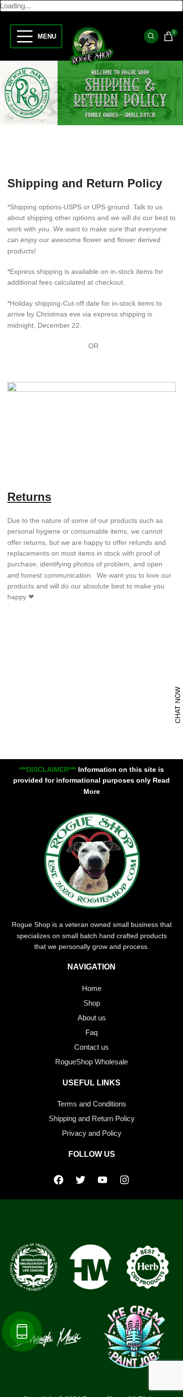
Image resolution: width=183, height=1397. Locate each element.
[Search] (151, 36)
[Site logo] (91, 46)
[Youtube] (102, 1180)
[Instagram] (124, 1180)
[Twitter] (80, 1180)
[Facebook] (58, 1180)
